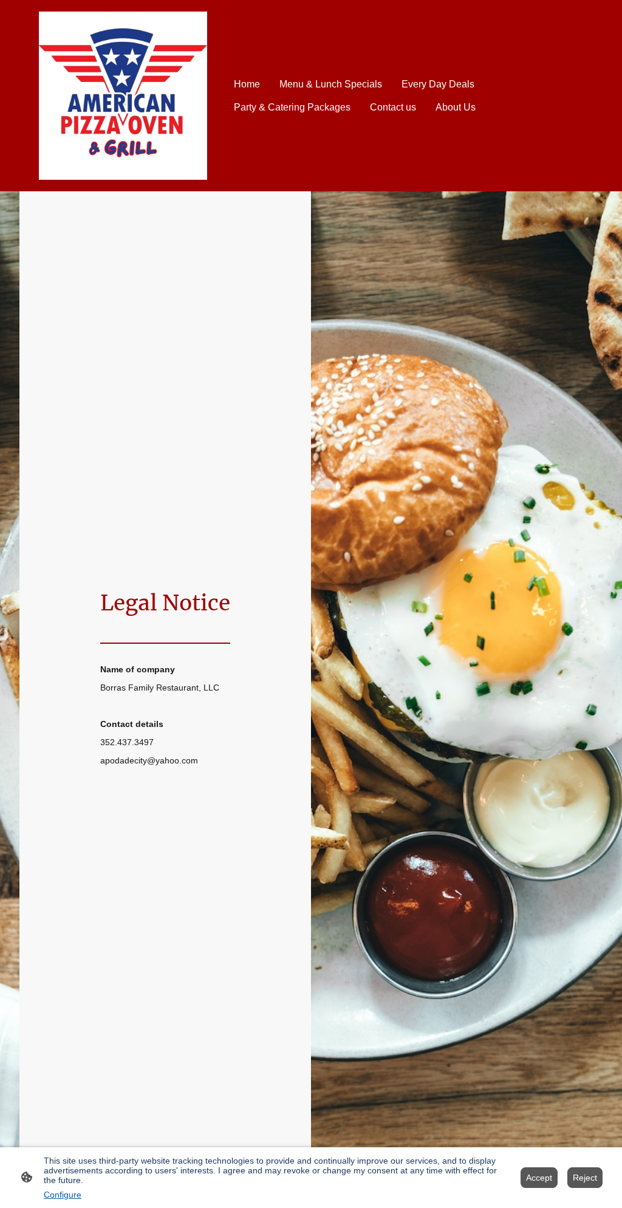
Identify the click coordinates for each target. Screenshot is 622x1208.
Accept (539, 1177)
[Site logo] (123, 96)
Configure (62, 1194)
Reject (585, 1177)
